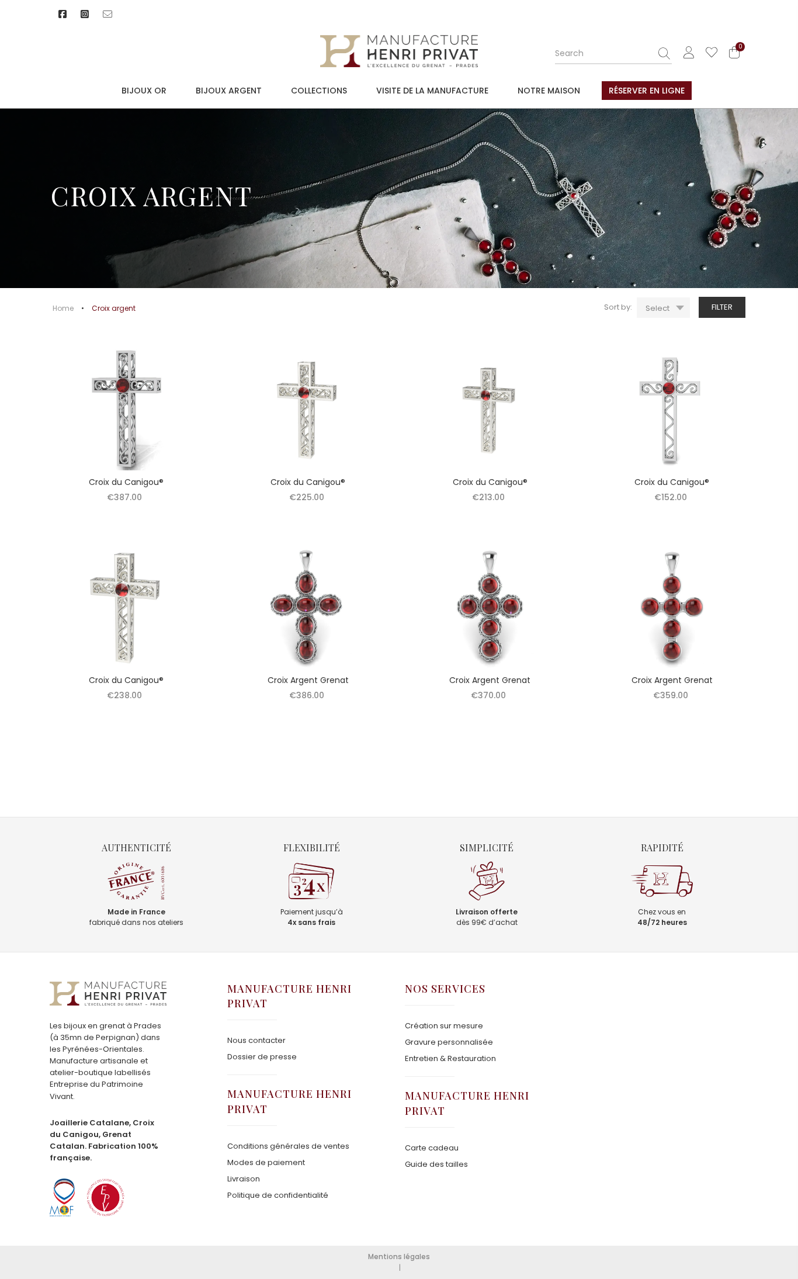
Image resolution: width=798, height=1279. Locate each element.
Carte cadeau (432, 1147)
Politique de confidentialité (277, 1195)
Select (657, 308)
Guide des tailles (436, 1164)
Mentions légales (399, 1256)
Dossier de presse (262, 1056)
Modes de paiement (266, 1162)
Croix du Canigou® (126, 482)
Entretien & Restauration (450, 1058)
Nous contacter (256, 1040)
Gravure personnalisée (449, 1042)
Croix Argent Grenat (308, 680)
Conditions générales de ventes (288, 1146)
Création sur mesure (444, 1025)
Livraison (243, 1178)
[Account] (689, 52)
